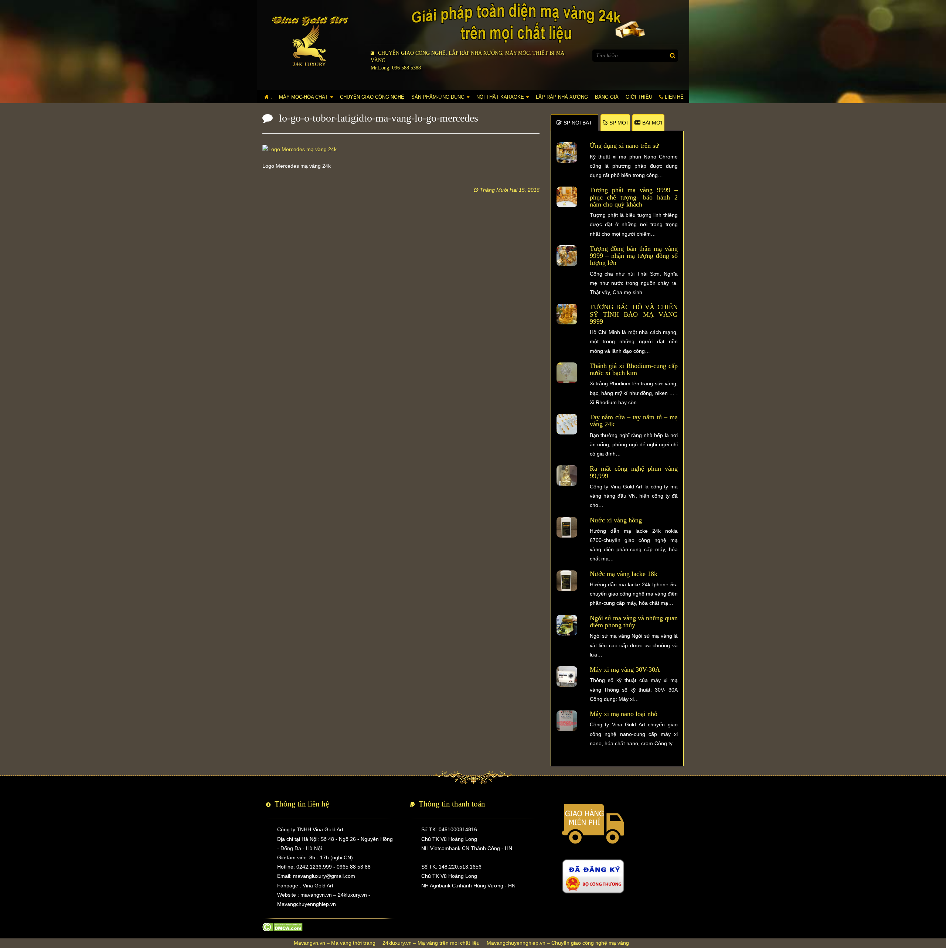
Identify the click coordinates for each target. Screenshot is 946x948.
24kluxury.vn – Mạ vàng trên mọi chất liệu (431, 943)
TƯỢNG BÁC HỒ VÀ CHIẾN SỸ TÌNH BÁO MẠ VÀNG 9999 (634, 314)
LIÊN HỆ (674, 97)
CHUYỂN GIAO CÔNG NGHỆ (372, 97)
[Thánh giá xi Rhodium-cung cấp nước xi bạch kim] (567, 372)
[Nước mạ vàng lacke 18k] (567, 580)
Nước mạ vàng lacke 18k (623, 573)
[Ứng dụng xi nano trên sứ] (567, 152)
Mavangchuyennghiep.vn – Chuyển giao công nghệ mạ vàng (558, 943)
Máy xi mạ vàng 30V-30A (625, 669)
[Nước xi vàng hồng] (567, 526)
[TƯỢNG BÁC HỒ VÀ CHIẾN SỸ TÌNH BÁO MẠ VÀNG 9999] (567, 314)
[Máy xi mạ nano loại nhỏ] (567, 720)
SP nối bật (578, 123)
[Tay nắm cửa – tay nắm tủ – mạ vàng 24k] (567, 424)
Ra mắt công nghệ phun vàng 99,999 (634, 472)
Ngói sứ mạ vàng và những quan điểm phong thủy (634, 621)
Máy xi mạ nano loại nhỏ (623, 713)
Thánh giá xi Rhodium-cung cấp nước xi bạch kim (634, 369)
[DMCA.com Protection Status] (282, 926)
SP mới (618, 123)
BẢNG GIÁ (607, 97)
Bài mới (652, 123)
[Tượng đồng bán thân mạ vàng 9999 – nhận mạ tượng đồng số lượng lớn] (567, 255)
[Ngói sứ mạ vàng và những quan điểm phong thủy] (567, 624)
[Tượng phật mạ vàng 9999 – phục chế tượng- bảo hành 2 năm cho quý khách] (567, 197)
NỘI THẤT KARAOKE (500, 97)
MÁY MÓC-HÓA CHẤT (303, 97)
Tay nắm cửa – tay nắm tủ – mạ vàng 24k (634, 420)
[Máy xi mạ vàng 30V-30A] (567, 676)
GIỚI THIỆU (639, 97)
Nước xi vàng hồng (616, 520)
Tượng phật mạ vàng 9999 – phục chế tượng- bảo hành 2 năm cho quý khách (634, 197)
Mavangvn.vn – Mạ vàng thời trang (334, 943)
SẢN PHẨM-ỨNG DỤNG (438, 97)
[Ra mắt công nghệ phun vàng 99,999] (567, 475)
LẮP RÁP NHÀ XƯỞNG (562, 97)
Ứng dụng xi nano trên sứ (624, 145)
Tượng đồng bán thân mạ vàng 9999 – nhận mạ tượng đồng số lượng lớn (634, 256)
